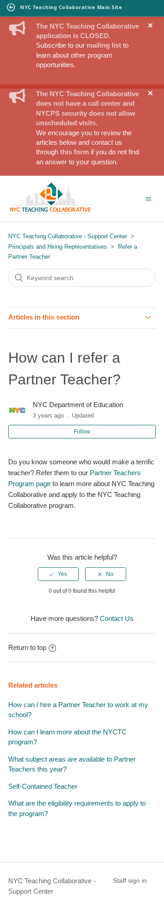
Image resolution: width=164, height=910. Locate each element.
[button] (148, 198)
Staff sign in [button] (130, 880)
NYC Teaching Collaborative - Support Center (67, 236)
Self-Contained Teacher (42, 786)
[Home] (50, 212)
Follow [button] (82, 431)
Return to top (27, 647)
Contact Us (116, 618)
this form (74, 152)
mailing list (104, 45)
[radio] (58, 574)
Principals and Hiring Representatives (57, 246)
